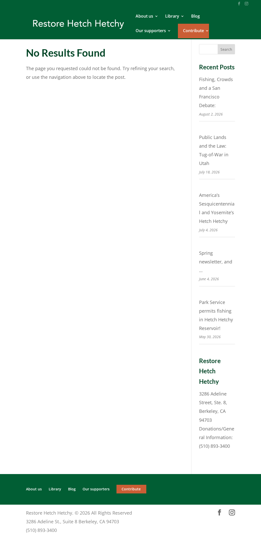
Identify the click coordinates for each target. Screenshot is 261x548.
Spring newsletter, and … (215, 261)
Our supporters (151, 31)
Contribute (193, 31)
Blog (195, 16)
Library (172, 16)
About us (144, 16)
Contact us (211, 455)
